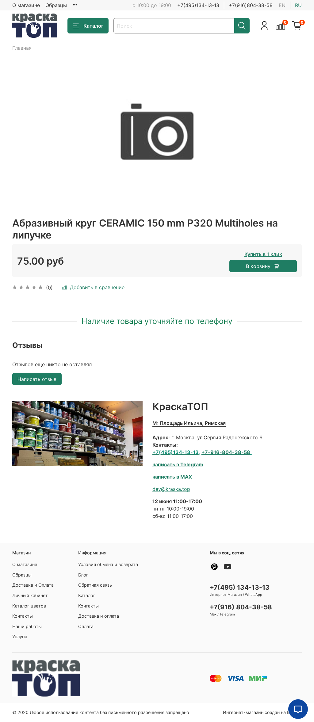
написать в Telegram (177, 464)
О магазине (26, 5)
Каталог (93, 26)
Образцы (56, 5)
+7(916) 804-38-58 (241, 607)
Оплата (86, 626)
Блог (83, 574)
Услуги (19, 636)
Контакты (22, 616)
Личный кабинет (30, 595)
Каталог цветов (29, 605)
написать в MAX (172, 477)
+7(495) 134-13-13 (240, 587)
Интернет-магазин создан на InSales (262, 712)
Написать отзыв (36, 379)
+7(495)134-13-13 (198, 5)
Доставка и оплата (98, 616)
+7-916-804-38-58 (225, 452)
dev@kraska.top (171, 489)
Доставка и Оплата (33, 585)
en (282, 5)
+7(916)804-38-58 (251, 5)
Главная (22, 48)
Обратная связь (95, 585)
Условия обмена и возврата (108, 564)
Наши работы (27, 626)
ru (298, 5)
